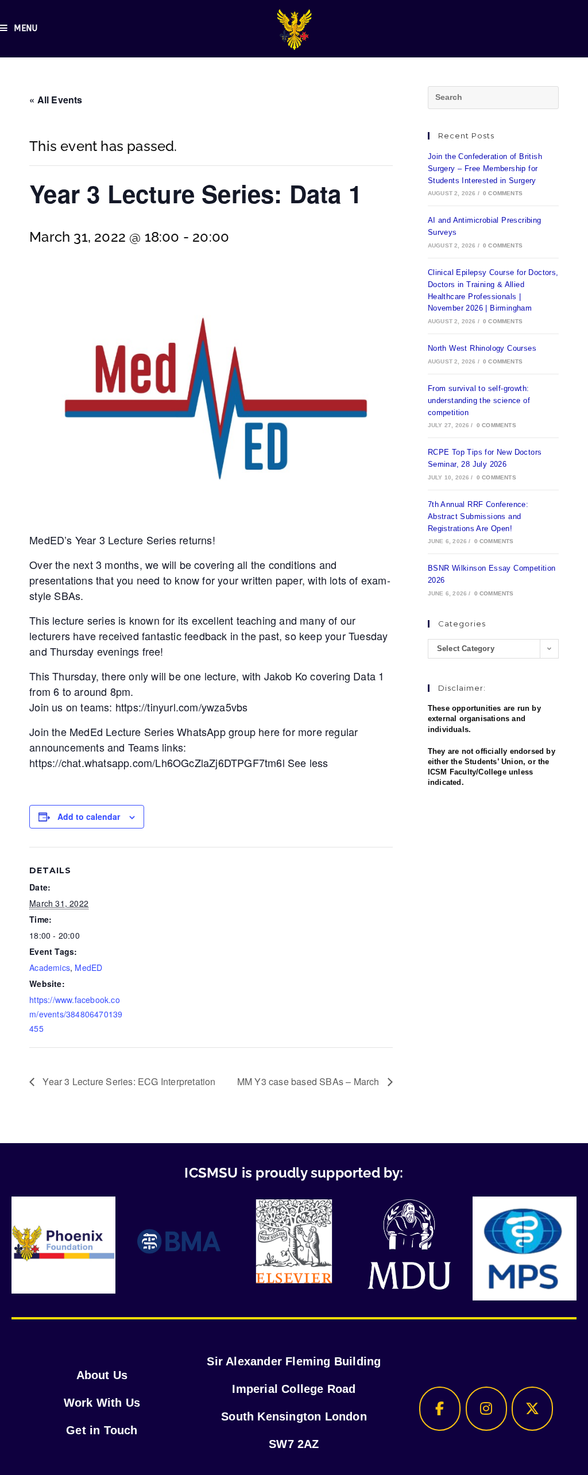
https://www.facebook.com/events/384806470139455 (75, 1014)
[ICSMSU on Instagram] (486, 1409)
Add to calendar (88, 816)
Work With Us (102, 1402)
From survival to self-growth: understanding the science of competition (479, 400)
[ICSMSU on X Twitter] (532, 1409)
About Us (102, 1375)
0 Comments (503, 193)
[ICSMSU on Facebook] (440, 1409)
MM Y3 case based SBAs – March (309, 1081)
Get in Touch (101, 1430)
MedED (88, 967)
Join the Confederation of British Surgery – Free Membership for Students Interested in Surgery (485, 168)
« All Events (55, 99)
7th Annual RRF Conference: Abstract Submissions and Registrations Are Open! (478, 516)
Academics (49, 967)
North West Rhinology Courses (482, 348)
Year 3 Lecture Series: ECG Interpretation (127, 1081)
